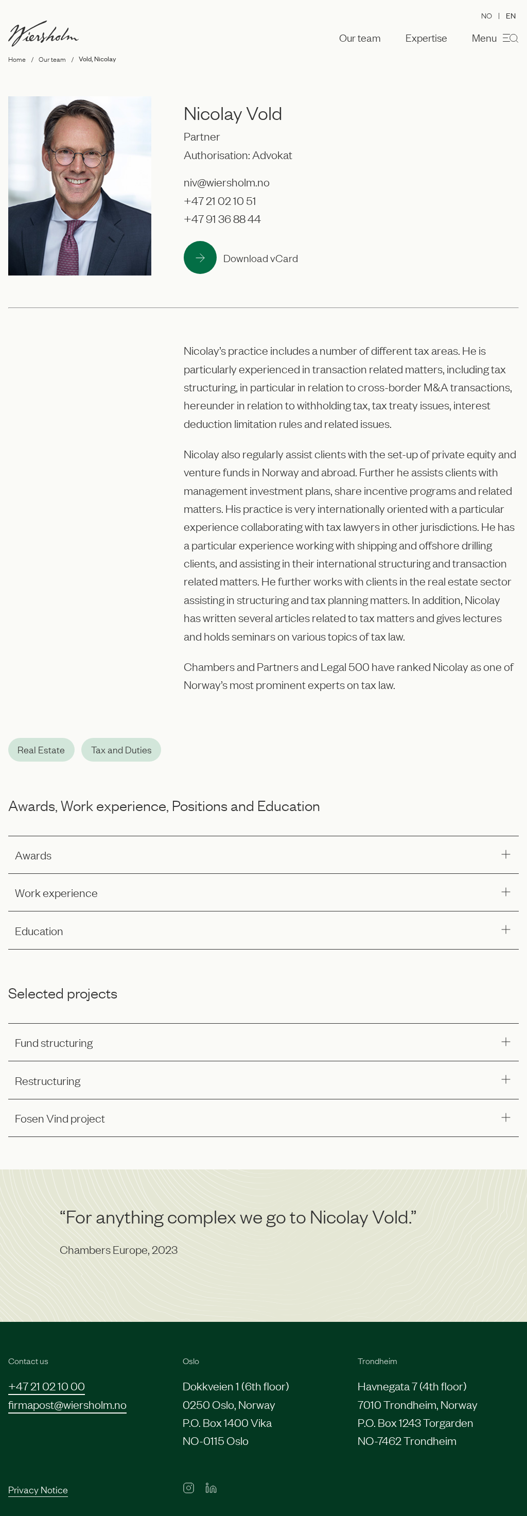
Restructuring (47, 1080)
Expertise (426, 38)
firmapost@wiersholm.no (67, 1404)
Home (17, 59)
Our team (360, 38)
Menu (484, 37)
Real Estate (41, 749)
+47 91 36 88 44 (222, 218)
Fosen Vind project (60, 1117)
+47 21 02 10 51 (220, 200)
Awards (33, 854)
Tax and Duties (121, 749)
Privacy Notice (38, 1489)
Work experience (56, 892)
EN (511, 15)
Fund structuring (54, 1042)
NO (486, 15)
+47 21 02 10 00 (46, 1385)
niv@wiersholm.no (227, 181)
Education (39, 930)
